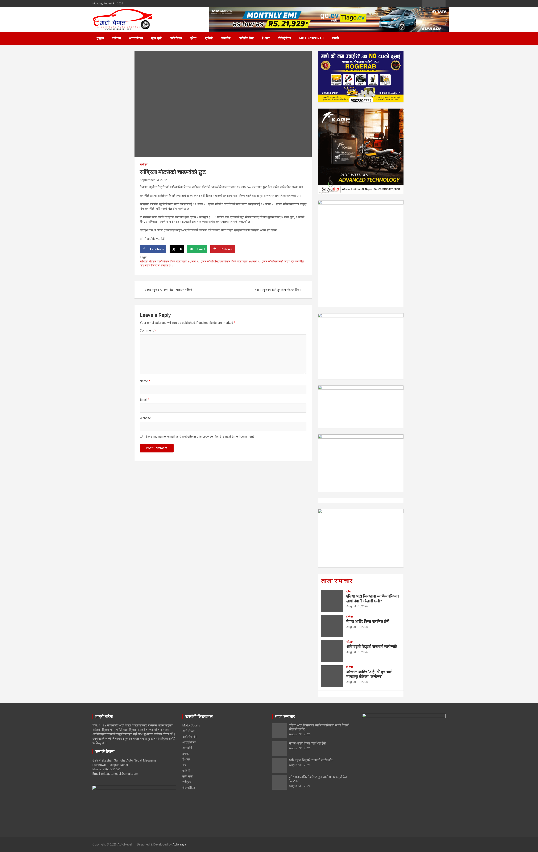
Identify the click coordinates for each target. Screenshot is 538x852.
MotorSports (311, 38)
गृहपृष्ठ (100, 38)
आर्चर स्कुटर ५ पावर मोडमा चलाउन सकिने (168, 290)
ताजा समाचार (336, 581)
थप (184, 765)
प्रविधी (208, 38)
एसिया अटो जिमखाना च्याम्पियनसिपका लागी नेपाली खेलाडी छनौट (372, 598)
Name (145, 381)
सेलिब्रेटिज (284, 38)
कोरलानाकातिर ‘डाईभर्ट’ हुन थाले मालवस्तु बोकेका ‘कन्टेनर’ (369, 674)
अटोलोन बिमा (246, 38)
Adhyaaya (179, 844)
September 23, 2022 (153, 180)
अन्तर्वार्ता (225, 38)
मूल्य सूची (156, 38)
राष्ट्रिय (116, 38)
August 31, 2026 (357, 606)
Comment (148, 330)
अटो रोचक (176, 38)
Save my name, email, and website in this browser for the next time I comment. (199, 436)
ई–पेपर (266, 38)
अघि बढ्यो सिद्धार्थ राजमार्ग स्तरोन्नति (371, 646)
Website (145, 418)
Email (144, 399)
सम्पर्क (335, 38)
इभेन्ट (193, 38)
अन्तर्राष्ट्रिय (136, 38)
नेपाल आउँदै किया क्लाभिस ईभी (367, 621)
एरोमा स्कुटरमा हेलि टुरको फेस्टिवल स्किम (278, 290)
